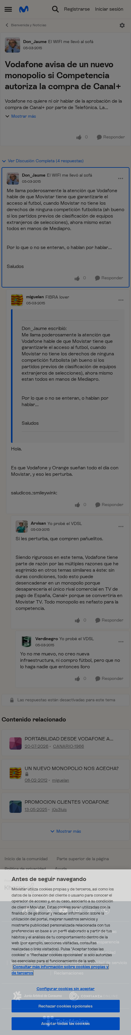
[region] (65, 952)
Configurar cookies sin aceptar (66, 988)
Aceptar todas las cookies (65, 1023)
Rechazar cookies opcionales (65, 1006)
